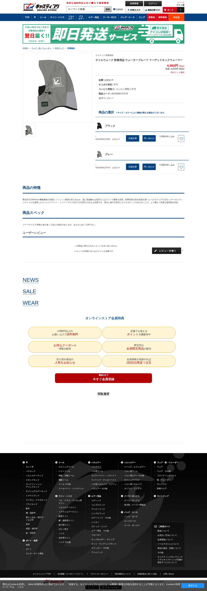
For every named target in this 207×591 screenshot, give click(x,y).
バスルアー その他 (99, 488)
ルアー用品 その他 (100, 531)
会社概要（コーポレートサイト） (70, 574)
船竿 (28, 508)
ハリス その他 (65, 542)
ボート (29, 549)
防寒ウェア (162, 488)
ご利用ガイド (164, 526)
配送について (163, 531)
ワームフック (97, 552)
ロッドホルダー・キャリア (103, 539)
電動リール (63, 480)
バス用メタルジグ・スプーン (104, 484)
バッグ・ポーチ (131, 517)
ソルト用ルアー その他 (134, 475)
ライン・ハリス (65, 496)
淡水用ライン (64, 538)
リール (61, 462)
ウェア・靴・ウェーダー (167, 462)
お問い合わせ (168, 574)
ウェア (160, 467)
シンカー (95, 522)
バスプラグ (96, 467)
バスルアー (96, 462)
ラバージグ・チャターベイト (104, 480)
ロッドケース (130, 521)
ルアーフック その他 (101, 518)
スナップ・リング (99, 526)
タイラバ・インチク (133, 488)
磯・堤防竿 (31, 513)
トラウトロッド (32, 495)
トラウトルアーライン (68, 512)
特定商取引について (123, 574)
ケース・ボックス (132, 525)
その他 (160, 552)
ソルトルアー (130, 462)
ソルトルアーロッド (34, 475)
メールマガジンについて (168, 544)
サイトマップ (163, 496)
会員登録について (165, 539)
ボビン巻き (63, 529)
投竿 (28, 524)
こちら (20, 587)
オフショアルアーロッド (36, 491)
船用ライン (63, 516)
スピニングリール (66, 467)
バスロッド (31, 471)
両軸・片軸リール (66, 475)
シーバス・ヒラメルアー (135, 467)
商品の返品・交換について (169, 548)
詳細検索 (119, 9)
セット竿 (30, 467)
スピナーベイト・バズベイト (104, 475)
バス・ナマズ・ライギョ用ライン (70, 501)
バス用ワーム (97, 471)
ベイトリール (64, 471)
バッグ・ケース (131, 512)
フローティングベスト (166, 475)
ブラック (110, 125)
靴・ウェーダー (164, 480)
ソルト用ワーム (131, 471)
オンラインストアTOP (42, 574)
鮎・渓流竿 (31, 533)
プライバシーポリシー (99, 574)
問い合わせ (149, 138)
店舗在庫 (132, 138)
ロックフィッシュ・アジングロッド (34, 485)
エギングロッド (32, 480)
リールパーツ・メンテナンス (71, 488)
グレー (109, 154)
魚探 (28, 545)
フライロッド (32, 504)
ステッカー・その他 (100, 548)
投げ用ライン (64, 525)
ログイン (100, 251)
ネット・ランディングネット (104, 544)
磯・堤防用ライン (66, 520)
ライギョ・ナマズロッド (36, 500)
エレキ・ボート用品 (34, 553)
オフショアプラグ (132, 480)
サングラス (162, 484)
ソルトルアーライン (67, 507)
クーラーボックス (132, 496)
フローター (96, 535)
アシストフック (98, 509)
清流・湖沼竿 (32, 528)
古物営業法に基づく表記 (147, 574)
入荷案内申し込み (167, 136)
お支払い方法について (167, 535)
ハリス (61, 533)
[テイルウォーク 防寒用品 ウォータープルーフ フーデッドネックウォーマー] (29, 130)
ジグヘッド (96, 500)
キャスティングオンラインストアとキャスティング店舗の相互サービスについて (170, 560)
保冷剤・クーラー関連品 (135, 505)
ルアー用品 (96, 496)
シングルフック (98, 513)
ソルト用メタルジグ (133, 484)
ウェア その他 (164, 471)
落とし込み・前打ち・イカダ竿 (35, 518)
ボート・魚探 (32, 540)
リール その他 (65, 484)
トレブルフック (98, 505)
